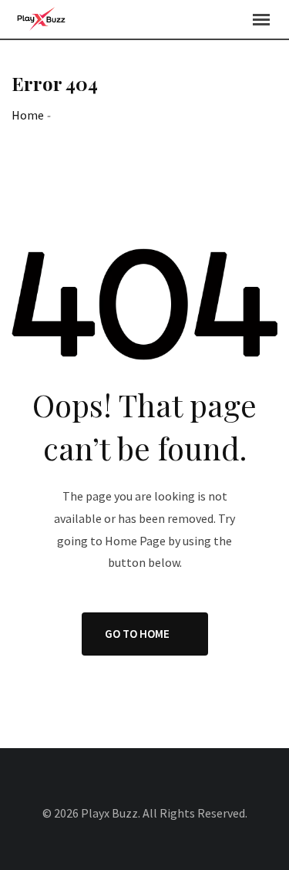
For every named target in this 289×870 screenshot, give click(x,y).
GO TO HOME (137, 633)
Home (28, 115)
